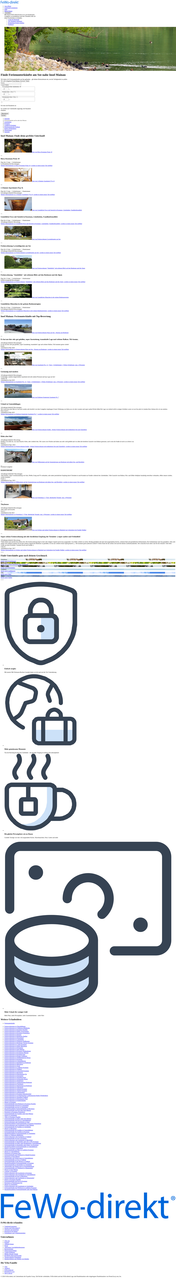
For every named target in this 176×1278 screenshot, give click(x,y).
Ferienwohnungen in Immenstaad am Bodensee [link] (18, 1085)
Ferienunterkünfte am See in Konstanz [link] (15, 1138)
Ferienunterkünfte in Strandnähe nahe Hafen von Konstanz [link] (21, 1145)
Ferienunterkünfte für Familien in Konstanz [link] (16, 1132)
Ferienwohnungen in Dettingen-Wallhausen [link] (17, 1041)
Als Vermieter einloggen (15, 21)
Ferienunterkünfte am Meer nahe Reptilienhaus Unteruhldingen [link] (22, 1143)
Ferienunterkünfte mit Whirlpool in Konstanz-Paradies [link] (20, 1104)
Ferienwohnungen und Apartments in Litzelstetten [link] (18, 1186)
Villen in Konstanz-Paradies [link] (12, 1117)
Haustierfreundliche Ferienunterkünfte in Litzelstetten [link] (19, 1133)
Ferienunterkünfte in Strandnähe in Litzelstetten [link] (18, 1165)
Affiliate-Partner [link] (9, 1244)
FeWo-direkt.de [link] (8, 1270)
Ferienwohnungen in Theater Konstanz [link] (15, 1090)
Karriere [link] (6, 1242)
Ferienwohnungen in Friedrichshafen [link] (15, 1100)
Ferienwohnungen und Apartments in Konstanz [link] (18, 1173)
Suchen (3, 115)
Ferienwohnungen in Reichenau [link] (13, 1072)
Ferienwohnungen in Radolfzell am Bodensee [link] (17, 1062)
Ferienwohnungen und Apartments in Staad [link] (17, 1122)
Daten (2, 83)
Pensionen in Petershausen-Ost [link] (13, 1183)
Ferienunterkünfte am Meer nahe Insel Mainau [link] (17, 1118)
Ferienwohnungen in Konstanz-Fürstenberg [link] (17, 1033)
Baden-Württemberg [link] (10, 128)
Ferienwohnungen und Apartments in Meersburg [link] (18, 1140)
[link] (23, 24)
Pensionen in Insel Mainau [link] (12, 1156)
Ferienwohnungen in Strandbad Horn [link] (15, 1077)
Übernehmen (4, 113)
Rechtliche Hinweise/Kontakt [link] (12, 1255)
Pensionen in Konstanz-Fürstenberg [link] (14, 1112)
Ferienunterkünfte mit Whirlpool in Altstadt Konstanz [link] (19, 1155)
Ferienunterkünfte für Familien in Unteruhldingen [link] (18, 1130)
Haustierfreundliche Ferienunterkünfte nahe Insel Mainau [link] (20, 1189)
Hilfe (5, 9)
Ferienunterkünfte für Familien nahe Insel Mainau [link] (18, 1113)
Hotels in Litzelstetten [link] (10, 1115)
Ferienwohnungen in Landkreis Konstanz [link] (16, 1067)
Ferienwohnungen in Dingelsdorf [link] (14, 1038)
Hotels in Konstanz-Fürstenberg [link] (13, 1148)
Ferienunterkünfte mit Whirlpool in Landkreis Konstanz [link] (20, 1188)
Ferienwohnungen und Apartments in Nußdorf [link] (17, 1137)
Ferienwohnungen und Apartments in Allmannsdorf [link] (19, 1178)
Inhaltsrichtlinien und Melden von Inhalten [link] (16, 1259)
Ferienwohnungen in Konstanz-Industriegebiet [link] (17, 1094)
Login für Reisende (13, 19)
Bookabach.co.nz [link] (9, 1271)
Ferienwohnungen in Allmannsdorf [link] (14, 1092)
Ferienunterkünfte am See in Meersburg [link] (15, 1176)
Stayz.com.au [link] (8, 1273)
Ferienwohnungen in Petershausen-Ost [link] (15, 1074)
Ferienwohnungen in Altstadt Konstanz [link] (15, 1089)
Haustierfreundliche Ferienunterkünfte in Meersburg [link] (19, 1109)
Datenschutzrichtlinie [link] (10, 1250)
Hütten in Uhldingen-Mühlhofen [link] (13, 1135)
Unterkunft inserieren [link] (10, 1226)
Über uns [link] (7, 1241)
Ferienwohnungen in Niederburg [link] (13, 1081)
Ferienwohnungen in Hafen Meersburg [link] (15, 1046)
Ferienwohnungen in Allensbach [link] (13, 1087)
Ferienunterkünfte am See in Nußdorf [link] (15, 1160)
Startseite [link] (7, 119)
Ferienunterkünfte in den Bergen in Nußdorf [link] (17, 1161)
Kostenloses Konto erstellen (16, 23)
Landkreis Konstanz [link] (10, 125)
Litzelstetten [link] (7, 122)
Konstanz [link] (7, 123)
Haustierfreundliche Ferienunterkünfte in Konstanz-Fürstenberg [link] (22, 1123)
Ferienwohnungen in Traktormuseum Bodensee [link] (18, 1082)
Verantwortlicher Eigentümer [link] (12, 1257)
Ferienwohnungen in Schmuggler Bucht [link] (16, 1079)
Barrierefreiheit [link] (8, 1249)
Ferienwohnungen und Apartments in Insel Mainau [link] (19, 1125)
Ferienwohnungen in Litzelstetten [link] (14, 1039)
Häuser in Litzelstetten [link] (10, 1184)
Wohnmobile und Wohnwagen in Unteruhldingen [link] (18, 1158)
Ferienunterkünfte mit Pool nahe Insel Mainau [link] (17, 1110)
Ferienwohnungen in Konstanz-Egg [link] (14, 1054)
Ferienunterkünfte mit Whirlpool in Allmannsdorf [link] (18, 1168)
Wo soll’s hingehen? (6, 81)
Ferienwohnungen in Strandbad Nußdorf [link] (16, 1097)
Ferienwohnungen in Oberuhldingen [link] (14, 1026)
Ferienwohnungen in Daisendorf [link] (13, 1076)
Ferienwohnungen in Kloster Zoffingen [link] (15, 1056)
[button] (88, 1019)
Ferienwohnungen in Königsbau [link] (13, 1048)
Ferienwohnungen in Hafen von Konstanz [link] (16, 1031)
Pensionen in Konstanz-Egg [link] (12, 1153)
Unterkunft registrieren (11, 8)
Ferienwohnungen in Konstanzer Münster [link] (16, 1053)
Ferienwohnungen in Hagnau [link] (12, 1034)
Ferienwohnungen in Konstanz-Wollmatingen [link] (17, 1051)
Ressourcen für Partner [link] (11, 1231)
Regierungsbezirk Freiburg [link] (12, 127)
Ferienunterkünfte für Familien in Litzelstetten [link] (17, 1127)
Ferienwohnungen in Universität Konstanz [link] (16, 1071)
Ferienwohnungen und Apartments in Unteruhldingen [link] (19, 1174)
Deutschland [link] (8, 130)
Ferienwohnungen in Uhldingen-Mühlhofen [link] (17, 1028)
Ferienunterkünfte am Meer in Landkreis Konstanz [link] (19, 1150)
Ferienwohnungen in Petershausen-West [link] (16, 1099)
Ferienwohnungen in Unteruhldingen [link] (15, 1061)
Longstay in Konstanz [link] (10, 1171)
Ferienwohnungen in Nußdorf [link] (13, 1069)
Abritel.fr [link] (7, 1268)
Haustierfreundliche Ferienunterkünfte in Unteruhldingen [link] (20, 1146)
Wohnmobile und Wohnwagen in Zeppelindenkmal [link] (19, 1166)
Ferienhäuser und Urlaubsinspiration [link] (14, 1233)
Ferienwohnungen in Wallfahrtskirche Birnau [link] (17, 1057)
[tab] (9, 1023)
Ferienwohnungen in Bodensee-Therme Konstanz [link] (18, 1043)
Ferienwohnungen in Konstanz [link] (13, 1059)
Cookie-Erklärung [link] (9, 1252)
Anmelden (7, 13)
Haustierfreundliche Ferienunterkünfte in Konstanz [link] (19, 1163)
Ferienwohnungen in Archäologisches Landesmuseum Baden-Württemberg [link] (26, 1095)
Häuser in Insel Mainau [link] (11, 1169)
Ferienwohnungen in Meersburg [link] (13, 1064)
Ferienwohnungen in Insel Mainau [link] (14, 1049)
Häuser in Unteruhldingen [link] (11, 1151)
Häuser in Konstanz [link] (10, 1102)
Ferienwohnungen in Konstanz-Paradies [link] (16, 1029)
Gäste (2, 85)
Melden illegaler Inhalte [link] (11, 1254)
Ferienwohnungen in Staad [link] (12, 1066)
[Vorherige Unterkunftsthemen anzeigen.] (1, 579)
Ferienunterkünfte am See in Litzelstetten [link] (16, 1107)
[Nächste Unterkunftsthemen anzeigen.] (3, 579)
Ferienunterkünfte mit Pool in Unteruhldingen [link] (17, 1120)
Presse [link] (6, 1246)
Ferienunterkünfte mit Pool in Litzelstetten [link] (16, 1105)
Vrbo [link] (5, 1266)
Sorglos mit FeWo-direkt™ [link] (12, 1228)
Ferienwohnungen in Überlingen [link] (13, 1084)
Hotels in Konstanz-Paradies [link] (12, 1179)
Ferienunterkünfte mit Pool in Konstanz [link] (15, 1181)
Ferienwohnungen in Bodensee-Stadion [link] (15, 1036)
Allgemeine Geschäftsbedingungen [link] (14, 1247)
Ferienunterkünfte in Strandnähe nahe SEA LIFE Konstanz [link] (21, 1141)
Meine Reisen (8, 11)
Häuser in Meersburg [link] (10, 1128)
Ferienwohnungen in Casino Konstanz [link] (15, 1044)
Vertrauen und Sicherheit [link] (11, 1230)
